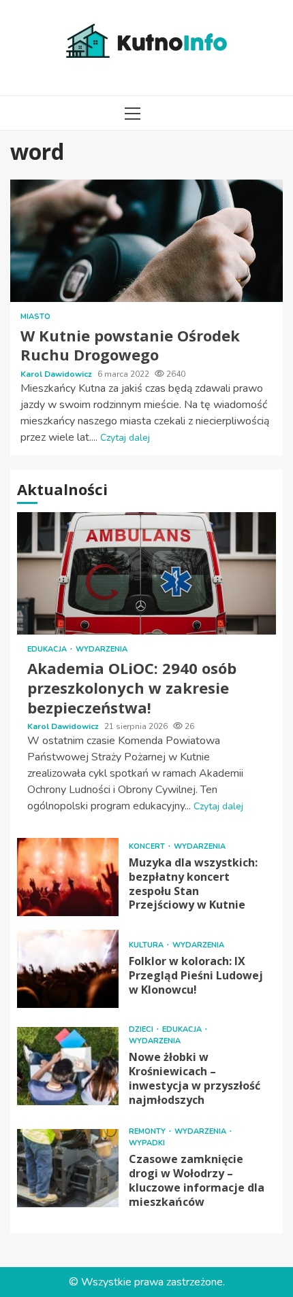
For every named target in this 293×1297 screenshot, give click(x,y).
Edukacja (48, 649)
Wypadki (147, 1143)
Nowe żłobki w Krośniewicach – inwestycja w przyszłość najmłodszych (68, 1066)
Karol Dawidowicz (57, 374)
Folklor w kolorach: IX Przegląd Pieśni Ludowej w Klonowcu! (68, 969)
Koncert (148, 846)
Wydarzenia (101, 649)
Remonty (148, 1131)
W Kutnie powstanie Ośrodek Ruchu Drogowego (146, 241)
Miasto (35, 316)
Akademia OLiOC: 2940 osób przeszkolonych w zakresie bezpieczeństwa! (146, 573)
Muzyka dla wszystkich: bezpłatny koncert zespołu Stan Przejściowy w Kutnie (68, 877)
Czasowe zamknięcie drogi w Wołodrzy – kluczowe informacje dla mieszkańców (68, 1168)
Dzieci (142, 1029)
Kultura (147, 945)
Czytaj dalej (125, 437)
